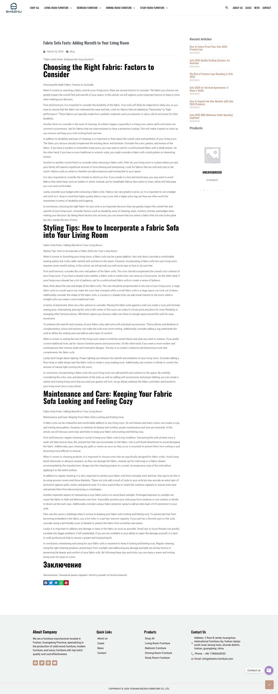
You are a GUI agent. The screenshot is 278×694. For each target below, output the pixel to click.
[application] (70, 7)
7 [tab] (220, 190)
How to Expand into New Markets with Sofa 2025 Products (211, 102)
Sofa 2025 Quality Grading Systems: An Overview (210, 61)
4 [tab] (210, 190)
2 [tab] (204, 190)
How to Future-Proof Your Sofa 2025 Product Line (208, 48)
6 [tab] (217, 190)
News (100, 648)
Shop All (149, 638)
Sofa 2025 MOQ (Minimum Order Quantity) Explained (211, 116)
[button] (45, 582)
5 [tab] (213, 190)
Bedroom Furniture (155, 648)
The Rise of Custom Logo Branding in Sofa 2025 (211, 75)
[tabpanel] (212, 157)
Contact (101, 653)
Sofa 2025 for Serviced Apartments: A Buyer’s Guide (209, 89)
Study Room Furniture (157, 657)
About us (102, 638)
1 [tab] (201, 190)
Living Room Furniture (157, 643)
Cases (100, 643)
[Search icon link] (226, 8)
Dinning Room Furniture (158, 653)
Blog (72, 51)
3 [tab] (207, 190)
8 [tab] (223, 190)
